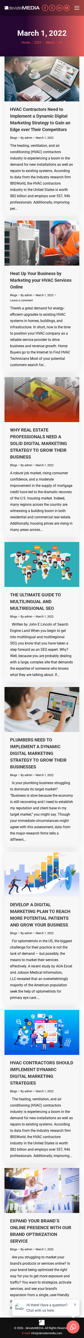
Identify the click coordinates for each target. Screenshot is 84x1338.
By (26, 137)
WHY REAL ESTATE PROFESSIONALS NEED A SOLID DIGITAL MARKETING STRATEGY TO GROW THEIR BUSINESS (38, 443)
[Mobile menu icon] (77, 8)
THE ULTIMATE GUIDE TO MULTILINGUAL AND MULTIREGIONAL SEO (35, 601)
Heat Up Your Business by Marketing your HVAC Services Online (40, 280)
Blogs (13, 137)
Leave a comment (21, 300)
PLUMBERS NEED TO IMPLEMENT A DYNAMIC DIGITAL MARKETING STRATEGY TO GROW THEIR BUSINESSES (38, 753)
